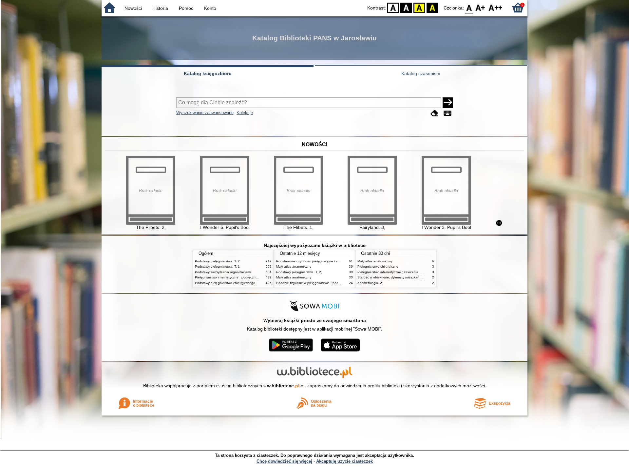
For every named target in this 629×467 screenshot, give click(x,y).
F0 (469, 7)
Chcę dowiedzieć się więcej (284, 461)
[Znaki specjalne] (447, 113)
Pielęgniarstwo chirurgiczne (377, 266)
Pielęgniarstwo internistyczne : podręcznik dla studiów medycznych (245, 277)
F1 (480, 7)
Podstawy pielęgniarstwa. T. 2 (217, 261)
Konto (210, 8)
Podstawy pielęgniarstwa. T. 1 (217, 266)
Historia (160, 8)
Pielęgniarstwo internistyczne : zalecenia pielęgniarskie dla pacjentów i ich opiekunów (421, 272)
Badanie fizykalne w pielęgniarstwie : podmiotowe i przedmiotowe (325, 283)
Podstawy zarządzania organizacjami (223, 272)
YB (419, 7)
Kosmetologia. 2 (369, 283)
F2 (495, 7)
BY (432, 7)
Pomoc (186, 8)
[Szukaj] (448, 102)
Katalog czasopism (420, 73)
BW (406, 7)
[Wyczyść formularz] (434, 113)
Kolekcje (245, 112)
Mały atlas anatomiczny (293, 266)
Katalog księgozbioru (208, 73)
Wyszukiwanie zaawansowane (205, 112)
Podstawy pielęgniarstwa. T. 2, (299, 272)
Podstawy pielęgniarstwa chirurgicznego (225, 283)
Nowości (133, 8)
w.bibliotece (283, 385)
